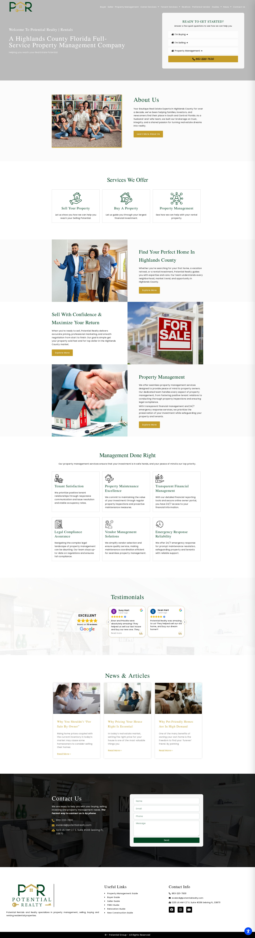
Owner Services (148, 6)
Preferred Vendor (201, 6)
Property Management (127, 6)
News (226, 6)
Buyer (103, 6)
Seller (110, 6)
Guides (215, 6)
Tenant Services (169, 6)
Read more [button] (155, 633)
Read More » (64, 753)
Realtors (186, 6)
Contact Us (239, 6)
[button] (185, 622)
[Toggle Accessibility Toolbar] (248, 931)
